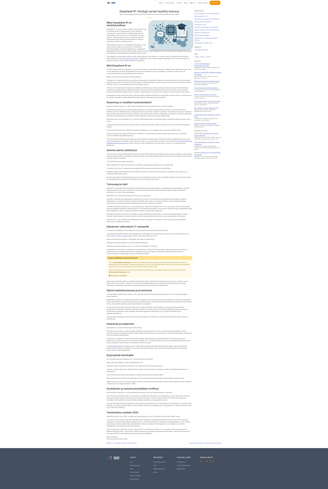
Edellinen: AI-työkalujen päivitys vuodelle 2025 (121, 443)
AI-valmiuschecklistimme (115, 346)
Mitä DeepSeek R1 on (201, 16)
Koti (131, 462)
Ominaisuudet (169, 3)
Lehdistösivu (181, 462)
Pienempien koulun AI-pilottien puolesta (207, 81)
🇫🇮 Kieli (192, 3)
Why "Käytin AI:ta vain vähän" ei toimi (206, 108)
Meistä (161, 3)
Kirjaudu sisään (202, 3)
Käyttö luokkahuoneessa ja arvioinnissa (207, 30)
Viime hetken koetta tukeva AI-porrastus (207, 101)
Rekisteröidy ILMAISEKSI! (119, 275)
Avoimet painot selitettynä (202, 22)
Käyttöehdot (181, 469)
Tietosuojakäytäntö (183, 465)
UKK (154, 465)
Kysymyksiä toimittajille (201, 35)
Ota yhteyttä (134, 472)
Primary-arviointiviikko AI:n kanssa (205, 94)
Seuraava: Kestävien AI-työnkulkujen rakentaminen (205, 443)
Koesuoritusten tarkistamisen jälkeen (206, 88)
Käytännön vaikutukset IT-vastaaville (206, 27)
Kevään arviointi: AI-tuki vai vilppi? (205, 123)
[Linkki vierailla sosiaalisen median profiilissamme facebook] (204, 461)
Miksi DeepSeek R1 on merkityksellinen (206, 13)
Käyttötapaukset (159, 469)
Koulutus (202, 56)
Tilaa (131, 469)
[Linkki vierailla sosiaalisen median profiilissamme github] (210, 461)
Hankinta (208, 56)
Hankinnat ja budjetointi (202, 32)
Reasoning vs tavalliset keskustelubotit (206, 19)
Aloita (155, 472)
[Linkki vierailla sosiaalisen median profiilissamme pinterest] (207, 461)
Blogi (185, 3)
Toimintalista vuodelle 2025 (203, 43)
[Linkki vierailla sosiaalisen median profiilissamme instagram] (213, 461)
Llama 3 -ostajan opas (124, 236)
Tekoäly (197, 56)
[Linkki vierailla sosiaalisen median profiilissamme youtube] (201, 461)
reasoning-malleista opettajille (128, 58)
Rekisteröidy (134, 479)
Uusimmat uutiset (159, 462)
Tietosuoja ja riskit (200, 24)
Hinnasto (179, 3)
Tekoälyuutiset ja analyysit (201, 49)
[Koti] (111, 3)
